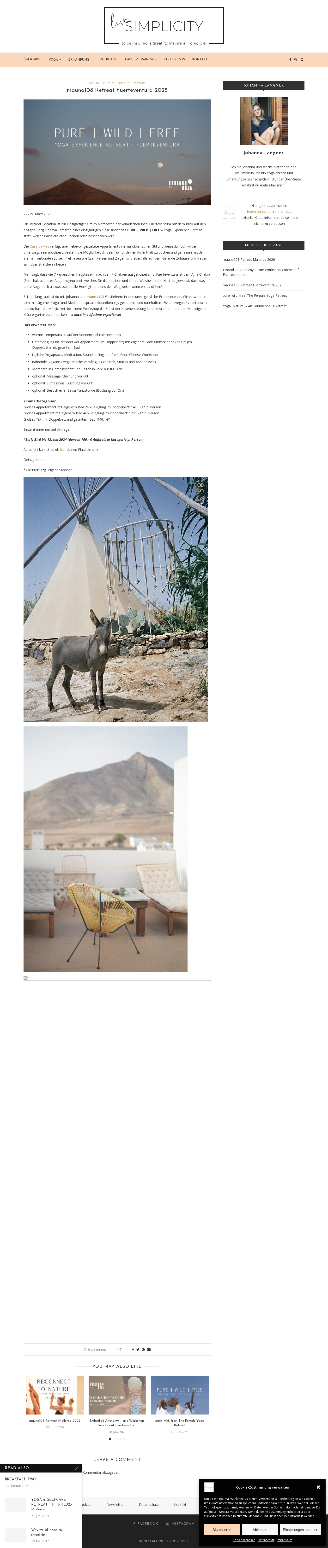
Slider (120, 83)
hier (63, 449)
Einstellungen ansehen (300, 1530)
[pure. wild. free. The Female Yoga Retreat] (180, 1395)
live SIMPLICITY (99, 83)
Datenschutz (266, 1540)
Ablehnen (260, 1530)
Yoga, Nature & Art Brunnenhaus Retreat (255, 306)
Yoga (53, 59)
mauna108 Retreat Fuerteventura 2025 (253, 285)
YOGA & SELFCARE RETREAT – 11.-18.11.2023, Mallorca (52, 1505)
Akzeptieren (222, 1530)
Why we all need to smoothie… (46, 1532)
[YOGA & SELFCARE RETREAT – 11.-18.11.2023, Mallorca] (15, 1505)
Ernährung (78, 59)
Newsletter (115, 1504)
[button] (318, 1487)
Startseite (139, 83)
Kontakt (199, 59)
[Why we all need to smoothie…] (15, 1535)
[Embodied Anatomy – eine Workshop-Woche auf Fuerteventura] (117, 1395)
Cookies (85, 1504)
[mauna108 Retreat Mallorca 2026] (55, 1395)
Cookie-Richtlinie (244, 1540)
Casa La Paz (39, 246)
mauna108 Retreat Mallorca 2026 (54, 1421)
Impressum (284, 1540)
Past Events (174, 59)
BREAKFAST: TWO (20, 1479)
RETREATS (108, 59)
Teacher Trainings (139, 59)
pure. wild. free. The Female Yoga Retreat (255, 295)
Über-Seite (293, 179)
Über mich (33, 59)
